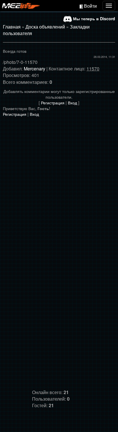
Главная (12, 26)
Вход (72, 103)
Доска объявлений (45, 26)
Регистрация (52, 103)
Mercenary (34, 68)
